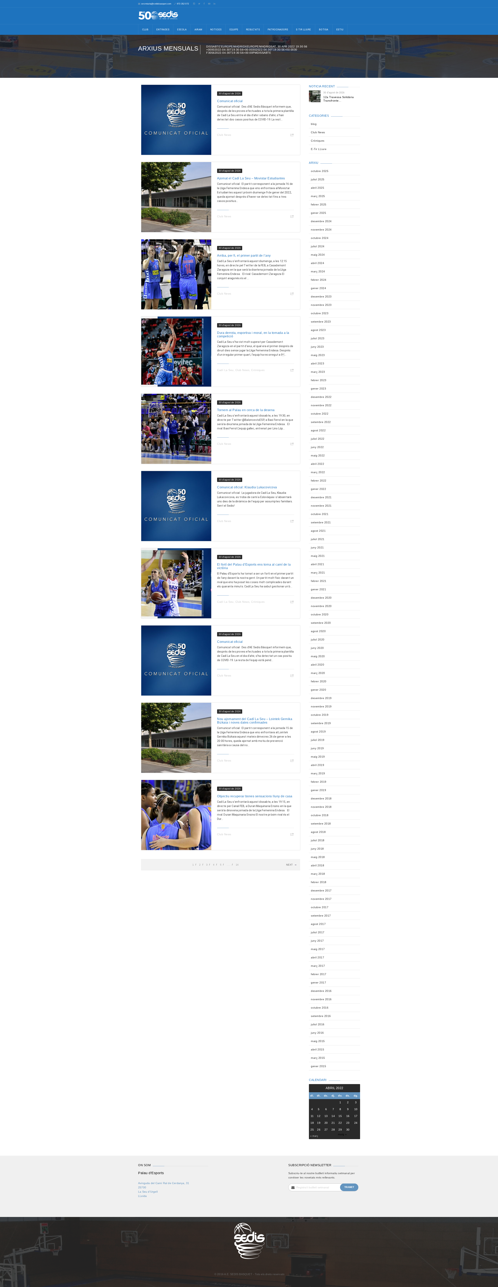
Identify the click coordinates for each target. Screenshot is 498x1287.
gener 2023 (318, 388)
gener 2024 (318, 288)
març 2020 (318, 673)
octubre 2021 (319, 514)
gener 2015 (318, 1066)
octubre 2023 (319, 313)
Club (145, 29)
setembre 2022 (321, 422)
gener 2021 (318, 589)
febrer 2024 (318, 279)
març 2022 (318, 472)
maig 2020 (318, 656)
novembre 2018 (321, 806)
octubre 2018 (319, 815)
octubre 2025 (319, 171)
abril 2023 (317, 363)
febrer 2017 (318, 974)
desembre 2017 (321, 890)
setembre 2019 (321, 723)
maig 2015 (318, 1041)
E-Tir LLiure (318, 149)
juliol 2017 (317, 932)
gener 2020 (318, 689)
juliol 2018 (317, 840)
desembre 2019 (321, 698)
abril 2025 (317, 187)
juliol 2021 (317, 539)
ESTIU (340, 29)
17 (356, 1116)
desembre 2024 (321, 221)
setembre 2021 (321, 522)
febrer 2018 (318, 882)
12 (318, 1116)
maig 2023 (318, 355)
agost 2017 (318, 924)
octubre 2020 (319, 614)
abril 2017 (317, 957)
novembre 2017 (321, 898)
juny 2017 (317, 940)
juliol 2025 (317, 179)
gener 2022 (318, 488)
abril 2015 (317, 1049)
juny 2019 (317, 748)
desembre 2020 (321, 597)
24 (356, 1122)
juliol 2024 (317, 246)
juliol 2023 (317, 338)
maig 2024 (318, 254)
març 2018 (318, 873)
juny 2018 (317, 848)
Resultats (253, 29)
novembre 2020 (321, 606)
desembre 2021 (321, 497)
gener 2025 (318, 212)
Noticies (216, 29)
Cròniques (258, 370)
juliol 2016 (317, 1024)
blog (314, 123)
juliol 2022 (317, 438)
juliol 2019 (317, 739)
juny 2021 (317, 547)
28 (333, 1129)
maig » (342, 1134)
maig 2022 (318, 455)
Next (289, 864)
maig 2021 (318, 555)
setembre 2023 (321, 321)
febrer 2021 (318, 581)
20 (326, 1122)
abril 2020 (317, 664)
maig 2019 (318, 756)
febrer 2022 (318, 480)
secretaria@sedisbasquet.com (156, 4)
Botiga (323, 29)
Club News (224, 134)
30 (348, 1129)
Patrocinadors (278, 29)
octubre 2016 (319, 1007)
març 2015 (318, 1057)
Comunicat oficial (230, 101)
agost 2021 (318, 530)
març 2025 (318, 196)
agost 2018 (318, 831)
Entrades (162, 29)
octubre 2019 (319, 714)
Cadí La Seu (225, 370)
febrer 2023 (318, 380)
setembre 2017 (321, 915)
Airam (198, 29)
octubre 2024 (319, 238)
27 (326, 1129)
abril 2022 (317, 463)
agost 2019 (318, 731)
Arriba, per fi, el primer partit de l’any (244, 255)
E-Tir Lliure (303, 29)
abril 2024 (317, 263)
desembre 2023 (321, 296)
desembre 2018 (321, 798)
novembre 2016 (321, 999)
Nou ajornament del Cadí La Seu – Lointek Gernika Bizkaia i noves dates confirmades (254, 720)
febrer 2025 (318, 204)
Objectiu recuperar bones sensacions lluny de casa (254, 796)
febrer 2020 (318, 681)
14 (237, 864)
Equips (234, 29)
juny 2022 (317, 447)
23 (348, 1122)
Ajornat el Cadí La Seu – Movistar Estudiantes (251, 178)
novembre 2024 (321, 229)
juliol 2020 (317, 639)
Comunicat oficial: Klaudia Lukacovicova (247, 487)
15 (340, 1116)
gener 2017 (318, 982)
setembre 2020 (321, 622)
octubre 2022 (319, 413)
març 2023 (318, 371)
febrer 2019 (318, 781)
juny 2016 (317, 1032)
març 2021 (318, 572)
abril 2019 (317, 765)
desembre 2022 (321, 396)
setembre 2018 (321, 823)
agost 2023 (318, 330)
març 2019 (318, 773)
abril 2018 (317, 865)
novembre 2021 (321, 505)
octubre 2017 (319, 907)
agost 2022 (318, 430)
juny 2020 (317, 647)
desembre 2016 (321, 990)
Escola (182, 29)
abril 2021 (317, 564)
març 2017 (318, 965)
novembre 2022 (321, 405)
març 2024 (318, 271)
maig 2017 (318, 949)
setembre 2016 (321, 1016)
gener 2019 (318, 790)
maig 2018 (318, 857)
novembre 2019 (321, 706)
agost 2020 (318, 631)
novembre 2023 (321, 304)
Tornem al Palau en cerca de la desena (246, 410)
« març (314, 1136)
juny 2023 (317, 346)
